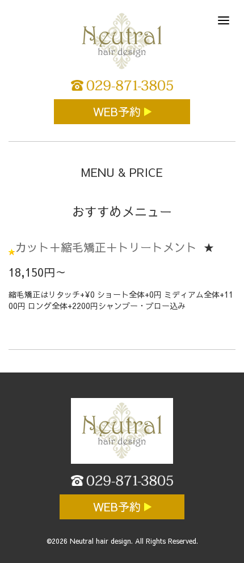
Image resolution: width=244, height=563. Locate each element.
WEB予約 (118, 111)
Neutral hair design (100, 540)
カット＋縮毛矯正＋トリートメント (106, 247)
